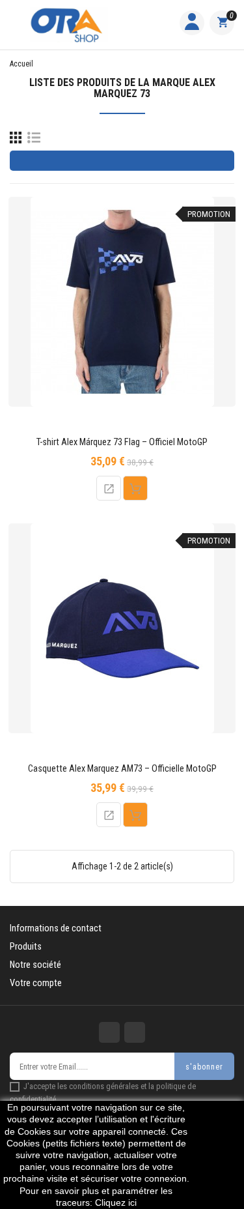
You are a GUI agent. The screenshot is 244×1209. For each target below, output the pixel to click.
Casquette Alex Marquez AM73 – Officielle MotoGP (122, 768)
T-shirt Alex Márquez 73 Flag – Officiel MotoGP (122, 442)
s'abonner (204, 1066)
